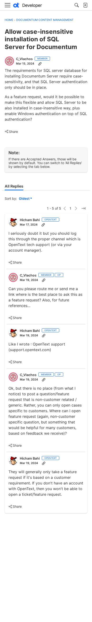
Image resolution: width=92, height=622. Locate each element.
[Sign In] (85, 5)
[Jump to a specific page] (83, 208)
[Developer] (27, 5)
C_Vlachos (24, 59)
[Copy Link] (40, 63)
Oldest (24, 198)
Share (11, 132)
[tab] (14, 186)
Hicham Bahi (30, 220)
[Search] (76, 5)
